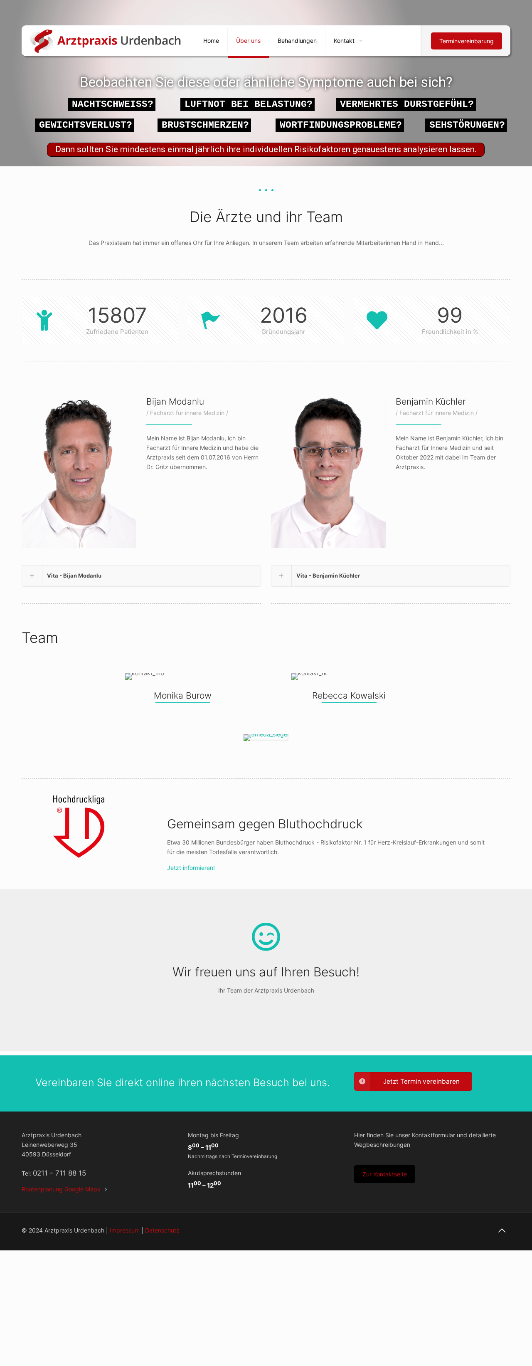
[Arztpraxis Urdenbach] (106, 40)
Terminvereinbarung (466, 40)
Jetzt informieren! (191, 867)
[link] (141, 576)
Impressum (125, 1230)
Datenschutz (162, 1230)
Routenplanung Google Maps (61, 1189)
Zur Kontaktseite (384, 1174)
